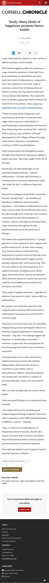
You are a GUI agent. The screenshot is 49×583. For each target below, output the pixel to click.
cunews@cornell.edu (9, 558)
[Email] (44, 580)
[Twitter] (39, 580)
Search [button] (39, 3)
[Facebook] (33, 580)
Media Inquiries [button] (11, 469)
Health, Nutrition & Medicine (13, 461)
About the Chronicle (9, 529)
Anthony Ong (15, 133)
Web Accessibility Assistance (11, 538)
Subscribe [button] (24, 509)
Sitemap (5, 532)
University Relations (9, 541)
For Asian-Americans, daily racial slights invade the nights (23, 482)
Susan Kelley (25, 38)
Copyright (5, 535)
